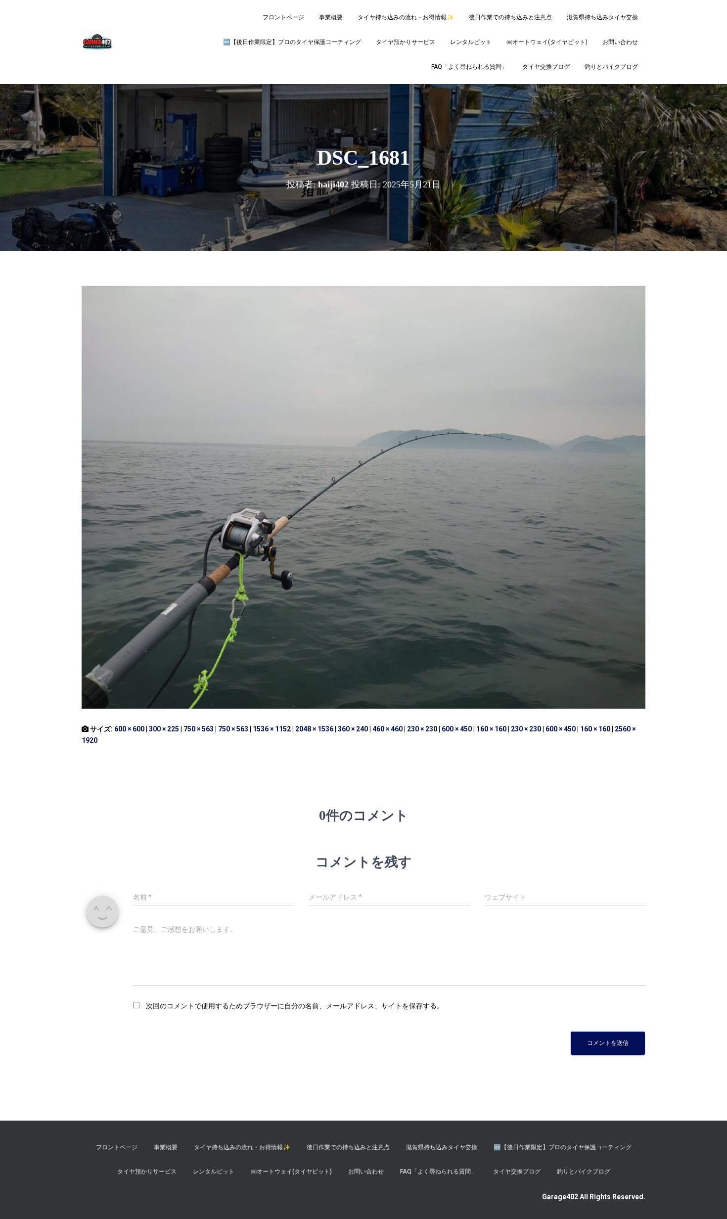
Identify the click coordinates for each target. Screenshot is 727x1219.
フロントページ (283, 17)
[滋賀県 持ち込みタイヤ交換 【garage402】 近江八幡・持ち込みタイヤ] (97, 42)
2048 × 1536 (314, 729)
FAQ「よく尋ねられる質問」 (469, 66)
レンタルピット (471, 42)
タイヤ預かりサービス (405, 42)
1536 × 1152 (272, 729)
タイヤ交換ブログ (546, 66)
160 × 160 (491, 729)
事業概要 (331, 17)
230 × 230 (422, 729)
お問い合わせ (620, 42)
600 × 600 (129, 729)
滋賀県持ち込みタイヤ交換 (602, 17)
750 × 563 (198, 729)
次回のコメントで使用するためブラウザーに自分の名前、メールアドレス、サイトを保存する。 (295, 1006)
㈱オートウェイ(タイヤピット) (547, 42)
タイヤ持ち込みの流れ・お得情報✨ (406, 17)
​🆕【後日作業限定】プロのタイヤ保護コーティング (292, 42)
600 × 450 (457, 729)
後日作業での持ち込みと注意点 (510, 17)
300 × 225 (164, 729)
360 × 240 (353, 729)
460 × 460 (387, 729)
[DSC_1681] (363, 496)
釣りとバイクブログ (611, 66)
